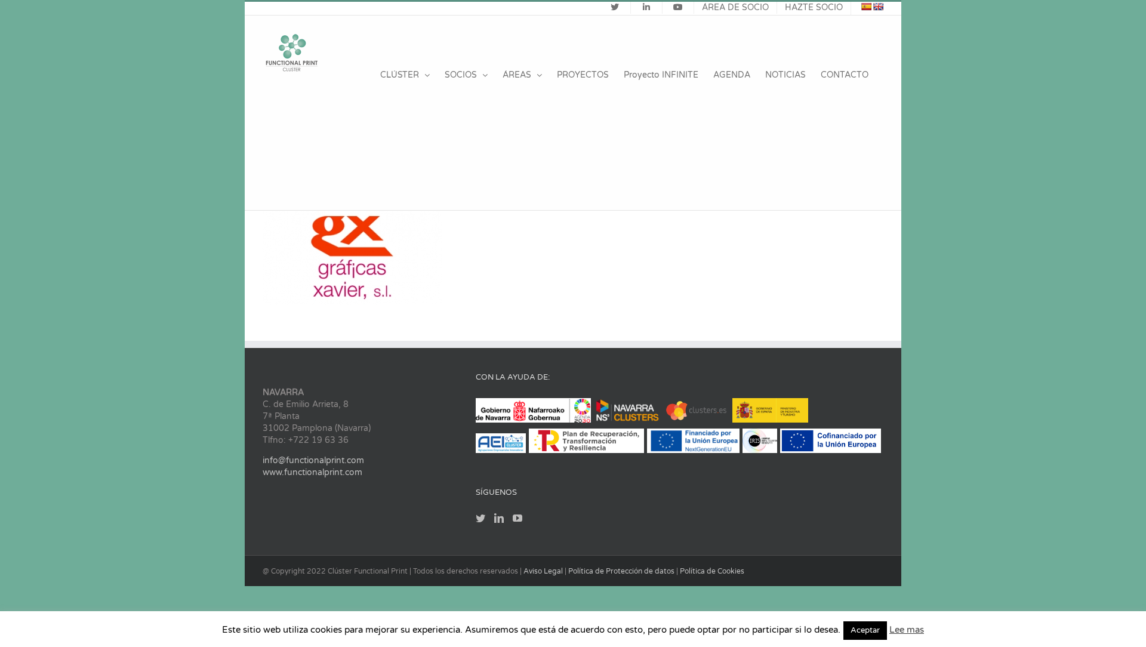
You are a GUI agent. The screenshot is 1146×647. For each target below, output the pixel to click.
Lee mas (906, 629)
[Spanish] (866, 6)
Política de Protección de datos (622, 571)
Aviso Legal (544, 571)
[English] (878, 6)
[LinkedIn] (499, 518)
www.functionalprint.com (312, 472)
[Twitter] (480, 518)
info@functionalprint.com (313, 460)
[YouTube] (517, 518)
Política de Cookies (712, 571)
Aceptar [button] (865, 630)
